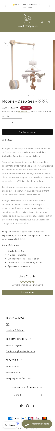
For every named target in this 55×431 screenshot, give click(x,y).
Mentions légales (14, 345)
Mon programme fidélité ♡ (18, 378)
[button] (6, 22)
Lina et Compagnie (30, 428)
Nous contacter (13, 372)
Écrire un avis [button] (27, 292)
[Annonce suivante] (50, 6)
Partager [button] (9, 140)
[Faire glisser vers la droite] (34, 95)
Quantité (5, 116)
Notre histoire (12, 366)
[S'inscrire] (41, 395)
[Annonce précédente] (5, 6)
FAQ (7, 324)
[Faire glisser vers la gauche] (21, 95)
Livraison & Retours (15, 330)
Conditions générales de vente (20, 351)
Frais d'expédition (24, 112)
